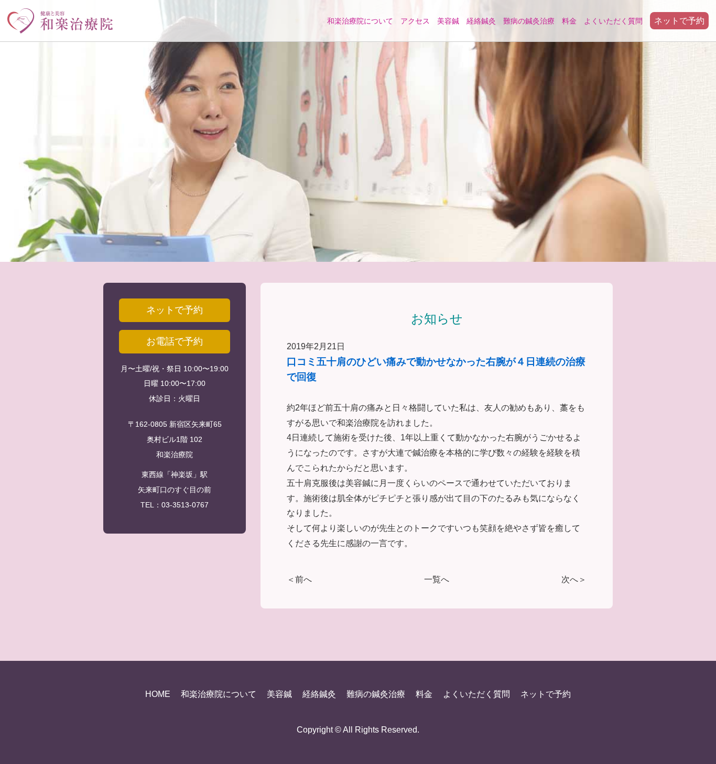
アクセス (415, 21)
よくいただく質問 (613, 21)
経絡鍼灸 (481, 21)
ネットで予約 (679, 20)
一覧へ (436, 579)
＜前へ (299, 579)
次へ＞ (574, 579)
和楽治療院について (360, 21)
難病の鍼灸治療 (529, 21)
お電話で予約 (174, 341)
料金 (569, 21)
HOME (157, 694)
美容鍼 (448, 21)
